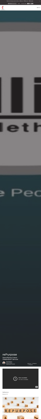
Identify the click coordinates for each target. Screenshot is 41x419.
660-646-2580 (23, 3)
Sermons (29, 363)
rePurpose (34, 363)
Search (19, 3)
